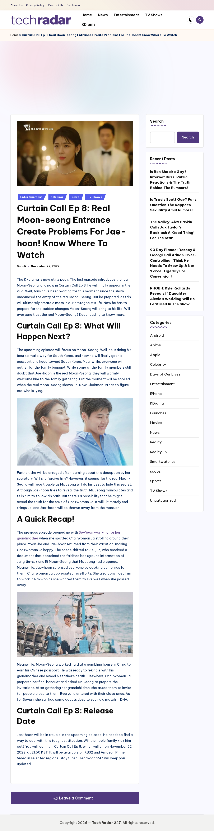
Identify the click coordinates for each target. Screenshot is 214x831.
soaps (155, 471)
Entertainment (31, 197)
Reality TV (159, 452)
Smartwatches (163, 461)
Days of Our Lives (165, 374)
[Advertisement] (107, 72)
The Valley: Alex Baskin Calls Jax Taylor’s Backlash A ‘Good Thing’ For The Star (172, 230)
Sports (156, 481)
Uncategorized (163, 500)
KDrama (57, 197)
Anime (155, 345)
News (75, 197)
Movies (156, 422)
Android (157, 335)
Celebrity (158, 364)
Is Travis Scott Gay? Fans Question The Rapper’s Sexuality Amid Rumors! (173, 204)
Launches (158, 413)
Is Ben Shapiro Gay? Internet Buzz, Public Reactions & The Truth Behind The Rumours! (170, 179)
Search (157, 121)
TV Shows (95, 197)
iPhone (156, 393)
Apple (155, 355)
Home (14, 35)
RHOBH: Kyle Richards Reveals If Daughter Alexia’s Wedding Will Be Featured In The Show (172, 296)
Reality (156, 442)
